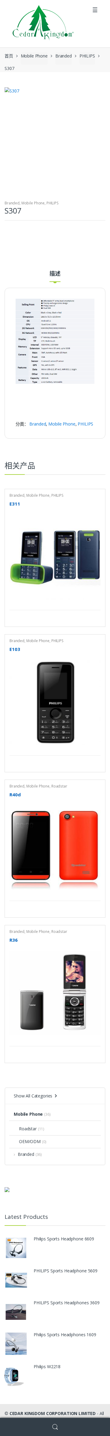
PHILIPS (87, 56)
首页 (9, 56)
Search (55, 1427)
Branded (63, 56)
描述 (55, 274)
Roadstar (59, 786)
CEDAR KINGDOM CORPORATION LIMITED (52, 1413)
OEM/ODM (30, 1141)
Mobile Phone (34, 56)
